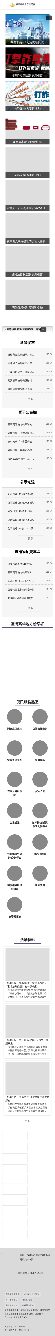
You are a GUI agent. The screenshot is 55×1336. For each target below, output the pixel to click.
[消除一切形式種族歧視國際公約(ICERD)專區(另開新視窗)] (15, 1168)
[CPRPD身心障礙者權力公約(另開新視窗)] (15, 1179)
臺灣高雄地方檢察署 (27, 624)
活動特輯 (27, 940)
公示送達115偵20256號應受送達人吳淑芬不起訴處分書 (21, 503)
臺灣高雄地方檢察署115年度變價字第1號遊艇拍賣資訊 (21, 572)
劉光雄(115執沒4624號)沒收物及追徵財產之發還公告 (21, 511)
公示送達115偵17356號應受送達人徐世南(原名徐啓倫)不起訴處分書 (21, 520)
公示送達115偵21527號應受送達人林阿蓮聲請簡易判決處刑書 (21, 528)
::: (1, 12)
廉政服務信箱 (12, 1306)
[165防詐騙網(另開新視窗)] (15, 1147)
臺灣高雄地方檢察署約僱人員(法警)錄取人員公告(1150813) (21, 424)
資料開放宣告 (28, 1306)
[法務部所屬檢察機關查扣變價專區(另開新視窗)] (15, 1157)
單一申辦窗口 (12, 1300)
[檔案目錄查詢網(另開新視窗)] (15, 1234)
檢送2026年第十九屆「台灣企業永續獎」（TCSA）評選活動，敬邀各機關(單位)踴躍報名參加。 (21, 459)
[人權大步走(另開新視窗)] (15, 1212)
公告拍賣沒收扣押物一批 (21, 589)
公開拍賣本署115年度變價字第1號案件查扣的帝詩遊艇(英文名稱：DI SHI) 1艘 (21, 564)
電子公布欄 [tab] (27, 412)
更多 (30, 399)
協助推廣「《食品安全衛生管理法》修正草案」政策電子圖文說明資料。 (21, 441)
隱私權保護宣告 (13, 1294)
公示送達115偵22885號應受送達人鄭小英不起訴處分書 (21, 494)
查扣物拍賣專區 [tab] (27, 552)
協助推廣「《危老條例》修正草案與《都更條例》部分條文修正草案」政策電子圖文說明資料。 (21, 433)
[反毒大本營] (15, 1136)
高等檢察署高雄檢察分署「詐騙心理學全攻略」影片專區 (25, 329)
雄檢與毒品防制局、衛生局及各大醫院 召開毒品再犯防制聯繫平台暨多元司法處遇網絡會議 (21, 355)
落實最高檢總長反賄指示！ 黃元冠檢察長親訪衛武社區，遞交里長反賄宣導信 (21, 380)
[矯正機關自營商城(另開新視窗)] (15, 1190)
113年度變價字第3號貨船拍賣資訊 (21, 598)
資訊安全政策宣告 (32, 1294)
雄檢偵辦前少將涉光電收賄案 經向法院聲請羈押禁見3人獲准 (21, 389)
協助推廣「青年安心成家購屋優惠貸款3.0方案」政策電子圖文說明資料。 (21, 450)
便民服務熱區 (27, 702)
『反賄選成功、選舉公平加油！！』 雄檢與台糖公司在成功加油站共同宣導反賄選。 (21, 372)
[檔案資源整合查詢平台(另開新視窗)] (15, 1223)
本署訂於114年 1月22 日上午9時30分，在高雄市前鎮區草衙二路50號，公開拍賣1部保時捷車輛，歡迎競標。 (21, 581)
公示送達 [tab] (27, 482)
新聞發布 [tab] (27, 343)
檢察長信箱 (27, 1300)
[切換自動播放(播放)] (49, 18)
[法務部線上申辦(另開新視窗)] (15, 1201)
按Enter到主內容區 (11, 2)
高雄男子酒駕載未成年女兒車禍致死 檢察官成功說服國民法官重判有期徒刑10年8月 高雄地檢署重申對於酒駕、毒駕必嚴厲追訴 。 (21, 363)
